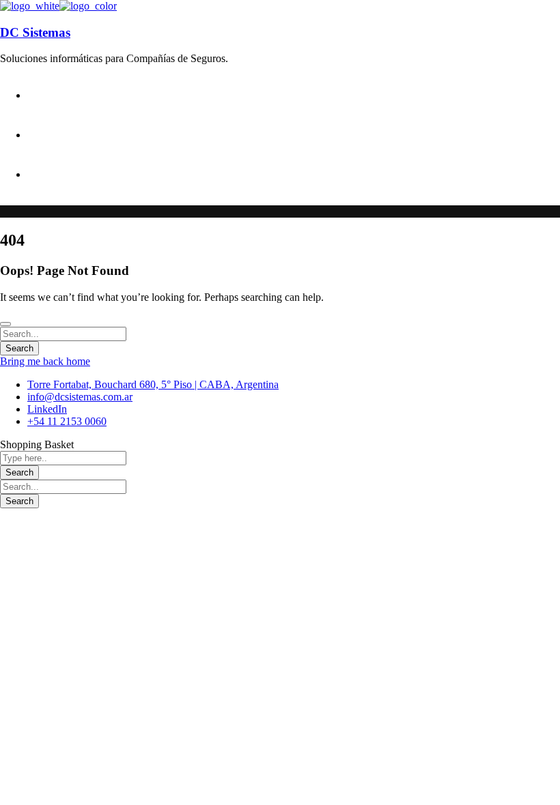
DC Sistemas (35, 32)
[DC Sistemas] (29, 6)
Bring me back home (45, 361)
